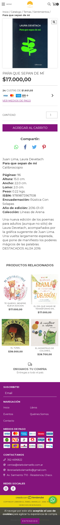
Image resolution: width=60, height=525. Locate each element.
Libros (33, 407)
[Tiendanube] (30, 498)
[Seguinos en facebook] (13, 488)
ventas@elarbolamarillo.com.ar (25, 464)
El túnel (15, 348)
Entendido (30, 521)
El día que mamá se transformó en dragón (45, 307)
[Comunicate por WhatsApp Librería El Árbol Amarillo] (53, 500)
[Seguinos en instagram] (5, 488)
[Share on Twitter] (34, 147)
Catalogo (16, 11)
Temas (27, 11)
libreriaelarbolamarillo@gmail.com (26, 470)
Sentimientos (41, 11)
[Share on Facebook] (25, 147)
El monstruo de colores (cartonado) (44, 349)
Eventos (8, 414)
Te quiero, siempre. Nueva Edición (15, 304)
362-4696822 (14, 459)
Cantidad (9, 114)
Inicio (5, 11)
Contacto (8, 420)
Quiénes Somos (39, 414)
